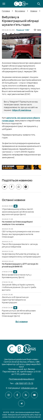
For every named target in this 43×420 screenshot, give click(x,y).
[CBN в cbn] (25, 395)
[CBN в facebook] (17, 395)
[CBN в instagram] (8, 395)
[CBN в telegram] (21, 403)
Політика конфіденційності (21, 379)
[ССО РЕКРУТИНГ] (21, 167)
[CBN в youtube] (34, 395)
